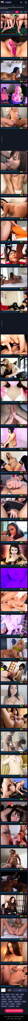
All (17, 12)
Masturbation (17, 1001)
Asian (17, 994)
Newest (7, 12)
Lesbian (10, 1001)
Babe (3, 996)
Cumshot (4, 999)
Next (20, 990)
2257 (8, 1018)
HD (21, 12)
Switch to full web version (14, 1010)
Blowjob (13, 996)
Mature (24, 1001)
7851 (9, 990)
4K (25, 12)
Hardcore (15, 999)
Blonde (8, 996)
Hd (20, 999)
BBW (22, 994)
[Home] (2, 2)
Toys (17, 1006)
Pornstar (18, 1004)
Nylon (7, 1004)
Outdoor (12, 1004)
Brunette (20, 996)
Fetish (9, 999)
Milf (2, 1004)
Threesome (11, 1006)
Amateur (7, 994)
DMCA (19, 1018)
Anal (13, 994)
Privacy (11, 1018)
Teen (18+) (4, 1006)
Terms (15, 1018)
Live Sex (9, 2)
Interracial (4, 1001)
